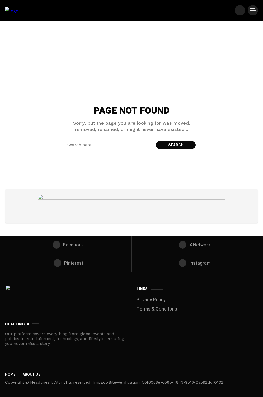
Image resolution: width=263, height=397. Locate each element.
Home (10, 374)
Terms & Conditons (157, 309)
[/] (240, 10)
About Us (32, 374)
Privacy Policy (151, 299)
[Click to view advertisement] (131, 206)
